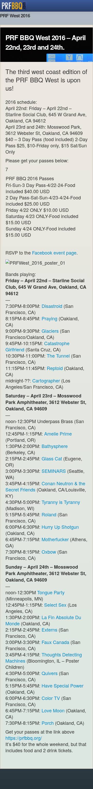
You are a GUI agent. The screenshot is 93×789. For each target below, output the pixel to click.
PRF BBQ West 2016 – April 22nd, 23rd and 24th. (45, 42)
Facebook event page (54, 252)
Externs (49, 629)
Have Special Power (62, 685)
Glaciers (50, 330)
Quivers (50, 673)
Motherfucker (55, 539)
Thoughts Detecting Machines (43, 657)
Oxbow (49, 551)
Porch (48, 722)
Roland (49, 514)
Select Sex (55, 604)
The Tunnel (58, 355)
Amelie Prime (58, 433)
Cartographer (46, 380)
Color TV (51, 697)
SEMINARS (54, 470)
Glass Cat (52, 458)
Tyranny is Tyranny (61, 501)
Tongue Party (51, 592)
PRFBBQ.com (14, 5)
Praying (49, 318)
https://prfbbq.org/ (23, 737)
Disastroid (52, 305)
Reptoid (55, 368)
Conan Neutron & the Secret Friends (45, 486)
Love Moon (53, 710)
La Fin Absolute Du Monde (43, 620)
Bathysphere (55, 446)
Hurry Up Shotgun (60, 526)
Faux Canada (55, 642)
